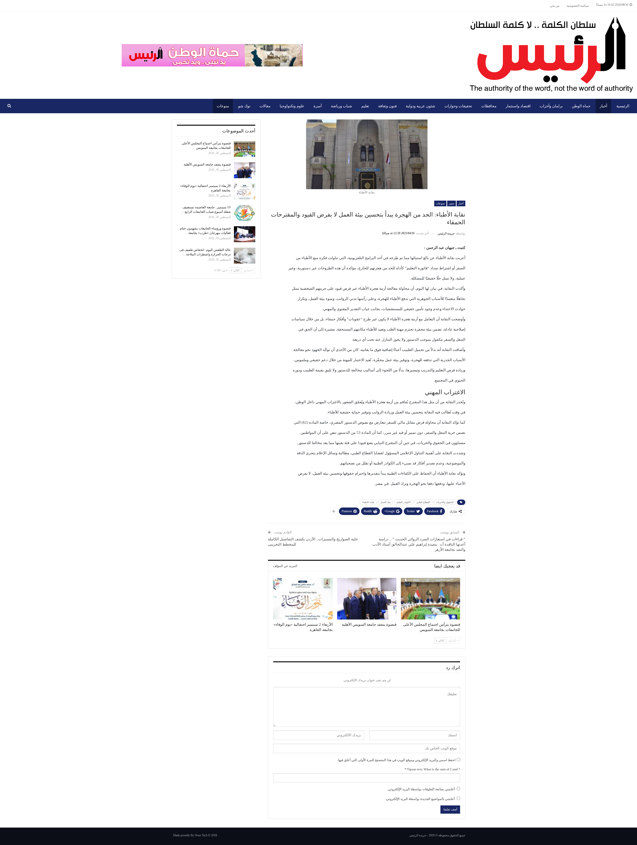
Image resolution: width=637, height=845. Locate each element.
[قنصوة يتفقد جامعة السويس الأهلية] (366, 599)
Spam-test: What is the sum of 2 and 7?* (432, 769)
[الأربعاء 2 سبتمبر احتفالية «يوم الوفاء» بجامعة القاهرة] (302, 599)
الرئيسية (622, 106)
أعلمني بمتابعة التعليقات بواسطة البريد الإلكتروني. (421, 789)
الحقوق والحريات (445, 502)
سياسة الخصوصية (578, 5)
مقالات (265, 106)
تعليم (365, 106)
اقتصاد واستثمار (518, 106)
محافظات (488, 106)
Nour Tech (201, 835)
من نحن (554, 5)
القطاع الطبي (423, 502)
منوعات (223, 106)
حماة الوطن (581, 106)
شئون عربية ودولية (420, 106)
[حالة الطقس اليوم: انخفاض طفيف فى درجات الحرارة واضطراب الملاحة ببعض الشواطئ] (244, 256)
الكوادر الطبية (403, 502)
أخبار (603, 106)
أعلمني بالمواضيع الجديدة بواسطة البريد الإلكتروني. (420, 799)
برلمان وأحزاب (551, 106)
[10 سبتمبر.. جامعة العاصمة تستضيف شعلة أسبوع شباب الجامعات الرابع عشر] (244, 213)
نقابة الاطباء (368, 502)
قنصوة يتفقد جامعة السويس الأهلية (207, 164)
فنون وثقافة (387, 106)
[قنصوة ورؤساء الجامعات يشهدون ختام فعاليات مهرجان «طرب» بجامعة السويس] (244, 234)
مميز (451, 203)
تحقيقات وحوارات (458, 106)
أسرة (318, 106)
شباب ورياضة (341, 106)
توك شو (244, 106)
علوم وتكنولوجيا (292, 106)
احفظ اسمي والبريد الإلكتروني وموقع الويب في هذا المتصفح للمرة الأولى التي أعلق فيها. (396, 760)
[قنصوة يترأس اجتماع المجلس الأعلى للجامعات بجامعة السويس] (430, 599)
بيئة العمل (385, 502)
